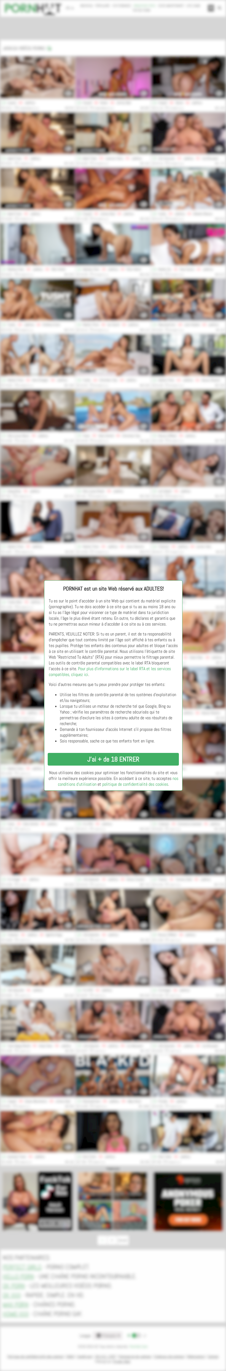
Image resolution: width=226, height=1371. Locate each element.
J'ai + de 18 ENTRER (113, 759)
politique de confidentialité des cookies (135, 784)
